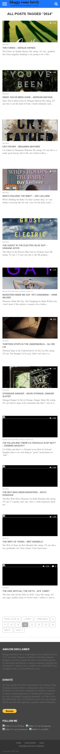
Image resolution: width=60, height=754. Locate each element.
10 (11, 624)
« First (27, 619)
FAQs (41, 743)
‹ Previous (42, 619)
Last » (19, 630)
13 (32, 624)
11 (18, 624)
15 (46, 624)
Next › (7, 630)
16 (53, 624)
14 (39, 624)
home (18, 743)
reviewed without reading (31, 746)
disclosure (30, 743)
